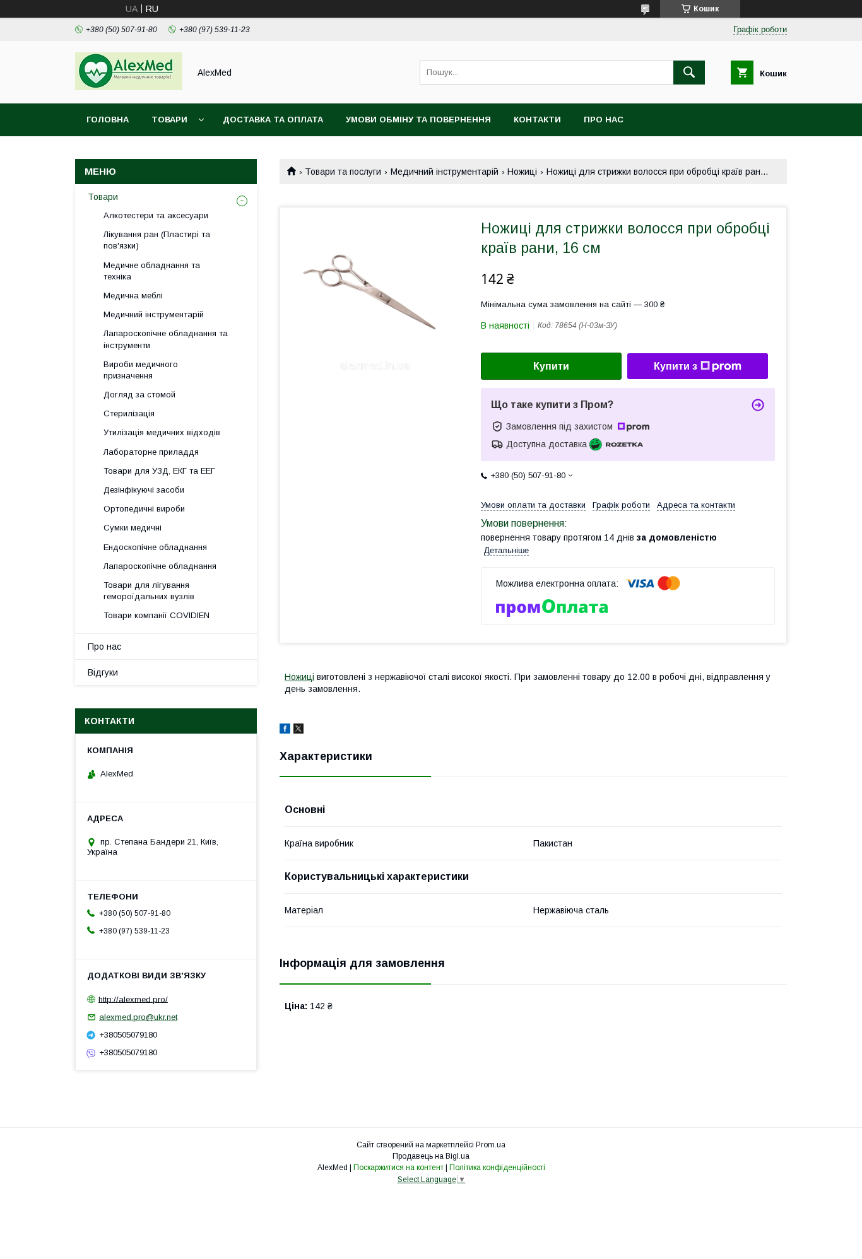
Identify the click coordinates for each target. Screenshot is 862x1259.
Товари (169, 119)
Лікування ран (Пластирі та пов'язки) (156, 240)
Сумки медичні (132, 527)
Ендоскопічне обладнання (155, 547)
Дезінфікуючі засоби (143, 490)
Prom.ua (490, 1144)
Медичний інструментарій (445, 172)
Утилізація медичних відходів (161, 432)
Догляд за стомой (139, 394)
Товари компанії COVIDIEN (156, 615)
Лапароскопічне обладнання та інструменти (165, 339)
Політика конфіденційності (497, 1167)
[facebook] (285, 730)
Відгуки (103, 672)
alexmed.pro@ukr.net (138, 1017)
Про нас (603, 119)
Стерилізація (129, 413)
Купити (551, 366)
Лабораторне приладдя (151, 452)
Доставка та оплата (273, 119)
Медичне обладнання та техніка (151, 271)
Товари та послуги (343, 172)
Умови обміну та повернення (418, 119)
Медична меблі (133, 295)
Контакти (537, 119)
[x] (298, 730)
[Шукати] (689, 73)
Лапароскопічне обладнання (159, 566)
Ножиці (522, 172)
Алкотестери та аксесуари (155, 215)
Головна (107, 119)
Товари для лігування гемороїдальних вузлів (148, 590)
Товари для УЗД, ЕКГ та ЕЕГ (159, 471)
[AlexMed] (128, 87)
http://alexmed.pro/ (133, 999)
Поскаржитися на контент (398, 1167)
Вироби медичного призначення (140, 370)
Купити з (675, 366)
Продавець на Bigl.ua (431, 1156)
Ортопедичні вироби (144, 508)
